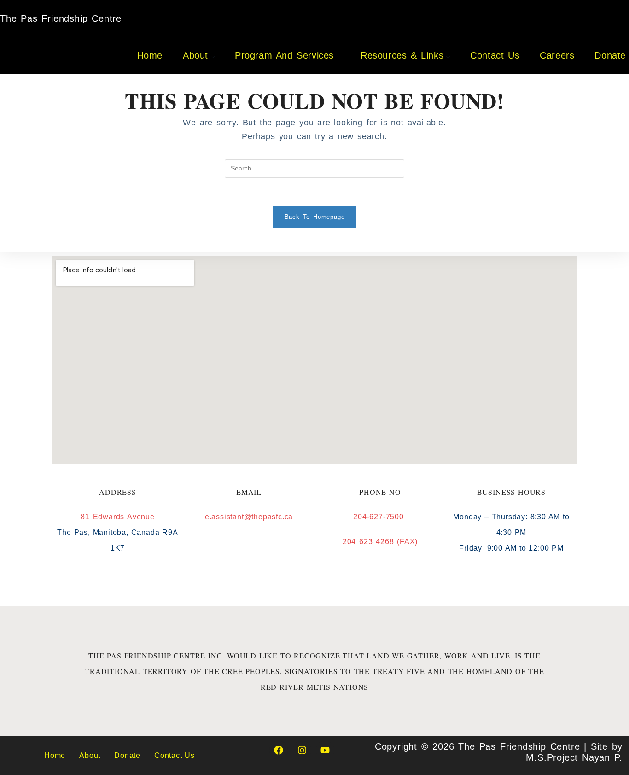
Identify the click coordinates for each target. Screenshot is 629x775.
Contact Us (174, 755)
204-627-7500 (380, 517)
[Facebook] (278, 750)
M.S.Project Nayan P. (574, 757)
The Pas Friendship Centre (61, 18)
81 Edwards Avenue (118, 517)
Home (54, 755)
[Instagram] (302, 750)
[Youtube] (325, 750)
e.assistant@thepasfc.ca (249, 517)
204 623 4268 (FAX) (380, 542)
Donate (127, 755)
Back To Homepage (315, 216)
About (89, 755)
